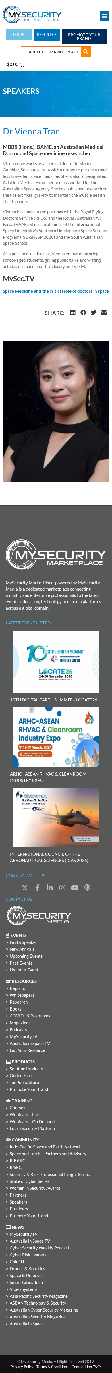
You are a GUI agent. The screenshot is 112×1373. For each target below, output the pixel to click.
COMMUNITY (25, 1139)
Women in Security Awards (35, 1188)
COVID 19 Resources (30, 1015)
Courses (17, 1107)
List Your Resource (27, 1050)
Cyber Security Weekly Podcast (39, 1247)
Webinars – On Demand (32, 1121)
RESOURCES (24, 981)
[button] (104, 16)
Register (47, 34)
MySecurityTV (23, 1036)
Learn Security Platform (32, 1128)
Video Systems (24, 1289)
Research (19, 1002)
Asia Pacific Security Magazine (39, 1296)
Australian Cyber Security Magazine (44, 1310)
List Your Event (24, 969)
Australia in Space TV (30, 1043)
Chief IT (17, 1261)
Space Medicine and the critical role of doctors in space (56, 291)
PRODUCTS (23, 1061)
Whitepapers (22, 995)
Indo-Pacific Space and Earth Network (45, 1146)
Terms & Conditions (52, 1366)
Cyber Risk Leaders (28, 1254)
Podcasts (18, 1029)
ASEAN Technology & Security (38, 1303)
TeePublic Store (24, 1082)
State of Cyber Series (30, 1181)
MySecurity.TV (24, 1234)
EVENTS (18, 935)
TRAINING (22, 1100)
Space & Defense (26, 1275)
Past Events (21, 963)
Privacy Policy (22, 1366)
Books (16, 1008)
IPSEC (16, 1167)
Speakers (18, 1202)
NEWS (17, 1227)
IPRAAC (17, 1160)
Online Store (22, 1075)
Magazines (20, 1022)
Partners (18, 1195)
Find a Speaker (23, 942)
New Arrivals (22, 949)
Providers (19, 1208)
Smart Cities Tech (26, 1282)
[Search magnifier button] (86, 52)
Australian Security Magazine (38, 1316)
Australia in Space (27, 1323)
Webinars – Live (25, 1114)
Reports (17, 988)
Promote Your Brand (29, 1089)
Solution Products (26, 1068)
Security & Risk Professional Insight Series (50, 1174)
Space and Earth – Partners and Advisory (48, 1153)
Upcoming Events (26, 956)
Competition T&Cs (87, 1366)
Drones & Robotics (27, 1268)
